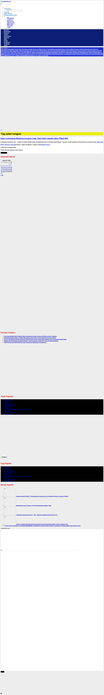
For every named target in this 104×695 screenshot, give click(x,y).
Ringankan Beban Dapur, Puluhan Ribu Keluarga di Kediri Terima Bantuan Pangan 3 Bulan (30, 338)
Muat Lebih (3, 152)
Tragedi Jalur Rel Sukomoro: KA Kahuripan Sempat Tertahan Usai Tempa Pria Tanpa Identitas (74, 54)
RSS (9, 27)
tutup (2, 671)
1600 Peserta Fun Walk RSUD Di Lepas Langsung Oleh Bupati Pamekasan (34, 51)
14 (8, 168)
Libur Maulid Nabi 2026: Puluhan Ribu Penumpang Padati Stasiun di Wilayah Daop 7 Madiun (26, 49)
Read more (100, 142)
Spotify (10, 26)
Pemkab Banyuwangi (10, 404)
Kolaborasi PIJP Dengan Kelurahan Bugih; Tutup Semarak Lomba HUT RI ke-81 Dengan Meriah (31, 341)
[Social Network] (4, 16)
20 (6, 169)
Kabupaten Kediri (9, 414)
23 (11, 169)
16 (11, 168)
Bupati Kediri (7, 408)
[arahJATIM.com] (6, 1)
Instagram (11, 22)
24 (1, 171)
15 (9, 168)
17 (1, 169)
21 (8, 169)
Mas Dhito (7, 401)
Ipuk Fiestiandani (9, 403)
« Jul (2, 175)
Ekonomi (7, 144)
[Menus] (1, 3)
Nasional (13, 144)
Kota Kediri (7, 411)
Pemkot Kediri (8, 406)
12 (4, 168)
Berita (2, 144)
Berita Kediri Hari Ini (10, 412)
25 (3, 171)
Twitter (10, 19)
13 (6, 168)
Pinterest (11, 21)
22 (9, 169)
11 (3, 168)
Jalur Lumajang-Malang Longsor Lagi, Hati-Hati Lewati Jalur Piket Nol (34, 138)
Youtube (10, 24)
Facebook (11, 18)
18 (3, 169)
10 (1, 168)
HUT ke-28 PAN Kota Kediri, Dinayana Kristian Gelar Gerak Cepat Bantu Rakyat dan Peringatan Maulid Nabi (33, 50)
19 (4, 169)
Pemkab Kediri (8, 400)
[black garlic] (1, 130)
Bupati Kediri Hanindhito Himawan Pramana (16, 409)
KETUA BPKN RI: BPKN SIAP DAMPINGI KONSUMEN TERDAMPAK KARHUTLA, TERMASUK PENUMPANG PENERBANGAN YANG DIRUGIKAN (60, 53)
